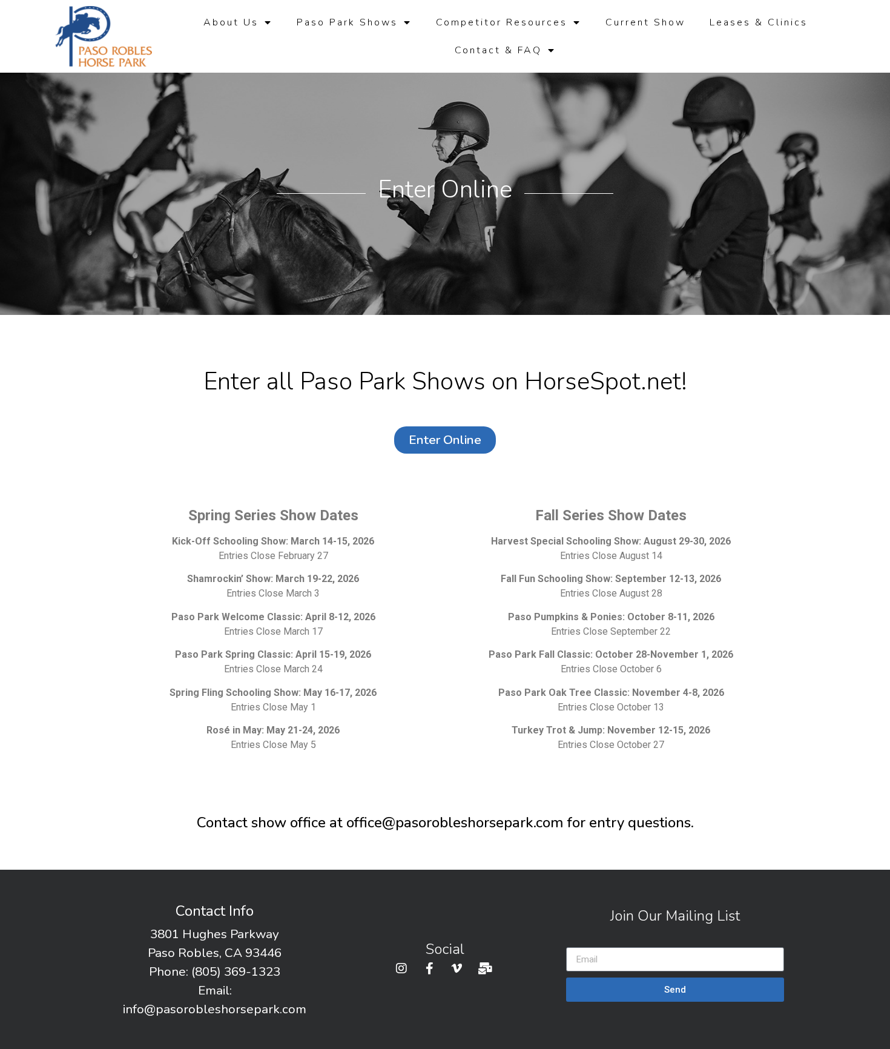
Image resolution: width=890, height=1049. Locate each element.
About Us (231, 22)
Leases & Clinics (759, 22)
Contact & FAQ (498, 50)
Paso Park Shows (347, 22)
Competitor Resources (501, 22)
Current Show (645, 22)
